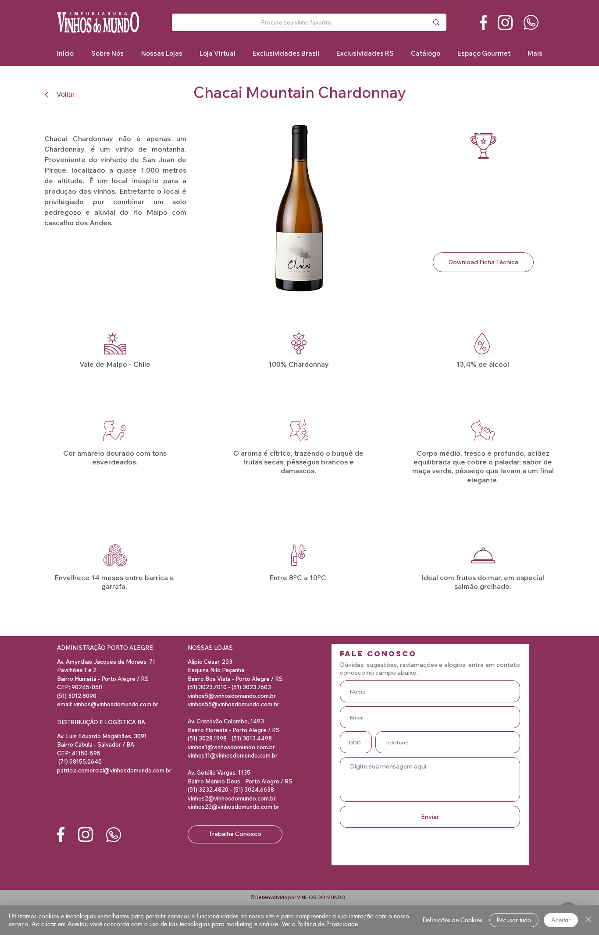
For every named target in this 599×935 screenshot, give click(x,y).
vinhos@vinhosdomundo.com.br (116, 704)
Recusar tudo (514, 920)
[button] (286, 53)
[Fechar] (588, 920)
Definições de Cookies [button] (452, 920)
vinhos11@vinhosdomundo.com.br (233, 755)
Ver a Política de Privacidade (320, 924)
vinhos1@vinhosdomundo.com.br (231, 747)
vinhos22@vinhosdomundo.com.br (233, 806)
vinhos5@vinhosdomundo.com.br (232, 695)
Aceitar (560, 920)
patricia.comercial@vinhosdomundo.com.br (114, 770)
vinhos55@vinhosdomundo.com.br (233, 704)
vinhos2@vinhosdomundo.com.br (232, 798)
